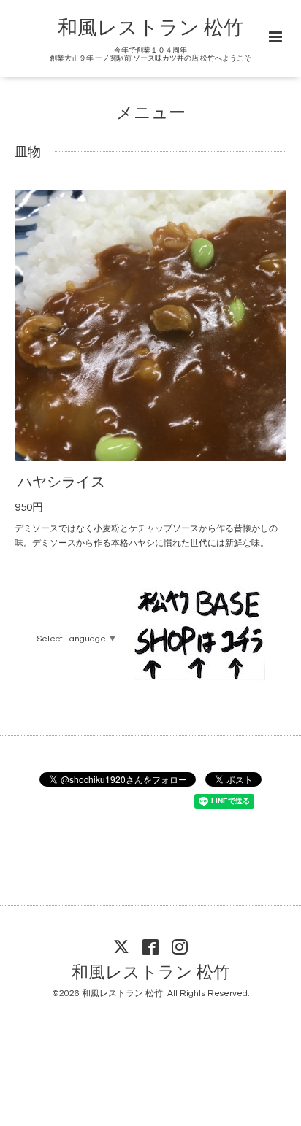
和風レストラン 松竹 (150, 28)
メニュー (151, 113)
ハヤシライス (61, 482)
